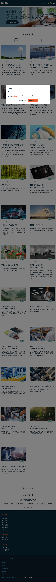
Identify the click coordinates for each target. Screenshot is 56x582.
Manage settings (22, 100)
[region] (28, 94)
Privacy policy (14, 96)
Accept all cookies (33, 100)
